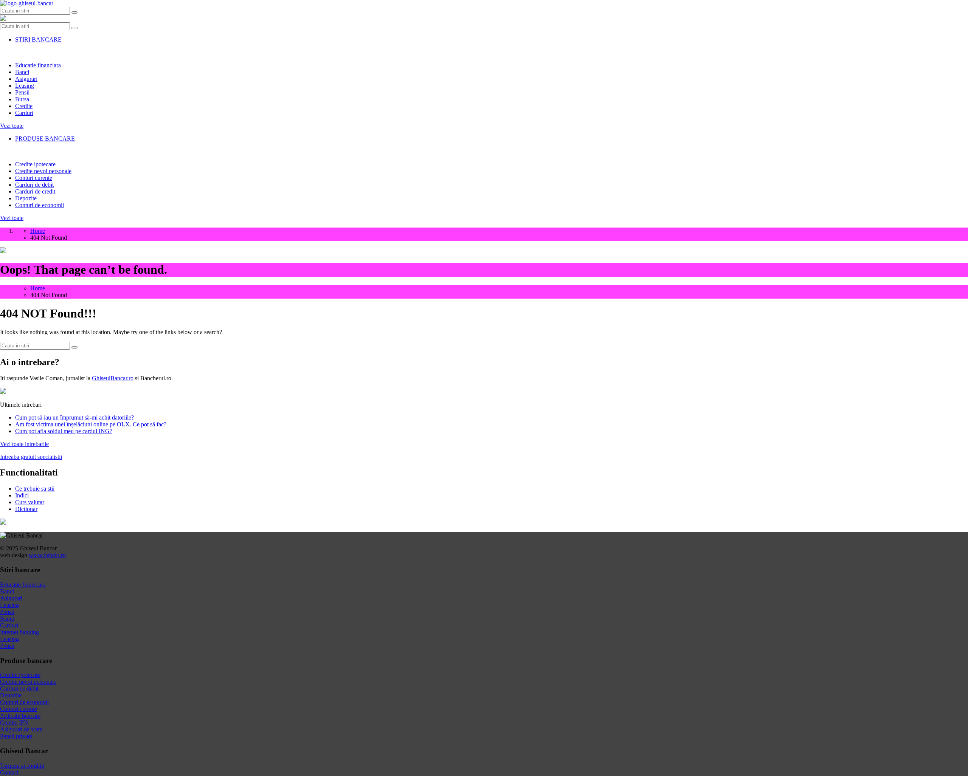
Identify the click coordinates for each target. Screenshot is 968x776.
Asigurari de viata (21, 729)
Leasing (24, 85)
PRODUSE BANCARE (45, 138)
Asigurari (26, 79)
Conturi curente (33, 178)
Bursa (22, 99)
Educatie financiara (38, 65)
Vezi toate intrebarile (24, 444)
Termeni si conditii (22, 765)
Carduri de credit (35, 191)
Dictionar (26, 509)
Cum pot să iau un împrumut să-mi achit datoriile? (74, 417)
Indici (22, 495)
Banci (22, 72)
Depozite (26, 198)
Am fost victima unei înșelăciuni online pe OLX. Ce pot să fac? (90, 424)
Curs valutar (29, 502)
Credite (24, 106)
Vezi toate (11, 125)
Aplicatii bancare (20, 715)
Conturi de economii (39, 205)
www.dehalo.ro (47, 555)
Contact (9, 772)
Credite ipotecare (35, 164)
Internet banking (19, 632)
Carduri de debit (34, 184)
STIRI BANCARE (38, 39)
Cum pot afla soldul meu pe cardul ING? (63, 431)
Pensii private (16, 736)
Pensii (22, 92)
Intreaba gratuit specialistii (31, 457)
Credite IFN (14, 722)
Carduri (24, 113)
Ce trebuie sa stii (34, 488)
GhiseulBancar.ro (112, 378)
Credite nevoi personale (43, 171)
